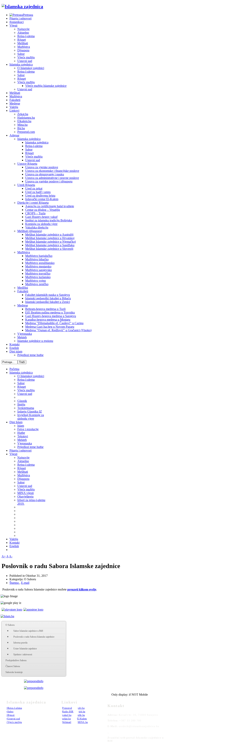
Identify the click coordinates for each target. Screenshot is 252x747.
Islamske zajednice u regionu (35, 340)
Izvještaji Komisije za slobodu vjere (30, 416)
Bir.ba (21, 128)
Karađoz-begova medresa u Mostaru (47, 319)
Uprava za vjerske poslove (41, 167)
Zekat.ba (22, 114)
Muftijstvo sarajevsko (38, 270)
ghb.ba (81, 715)
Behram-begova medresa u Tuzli (45, 309)
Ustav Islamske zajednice (25, 648)
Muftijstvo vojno (35, 280)
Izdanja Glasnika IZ (29, 411)
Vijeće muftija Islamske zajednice (46, 85)
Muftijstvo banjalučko (38, 255)
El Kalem (82, 718)
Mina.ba (22, 124)
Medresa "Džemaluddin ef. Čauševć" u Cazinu (54, 323)
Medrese (14, 103)
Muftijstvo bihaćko (37, 259)
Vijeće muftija (26, 57)
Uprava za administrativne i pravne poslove (52, 178)
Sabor (21, 54)
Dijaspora (23, 50)
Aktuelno (23, 32)
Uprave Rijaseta (27, 163)
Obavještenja (25, 496)
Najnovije (23, 29)
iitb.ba (82, 711)
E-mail (25, 582)
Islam (20, 425)
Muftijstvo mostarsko (38, 266)
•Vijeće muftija (14, 722)
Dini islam (15, 351)
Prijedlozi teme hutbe (30, 355)
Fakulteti (14, 100)
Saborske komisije (14, 672)
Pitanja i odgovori (20, 18)
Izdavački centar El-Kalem (41, 199)
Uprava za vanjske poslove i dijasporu (48, 181)
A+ (4, 556)
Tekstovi (22, 436)
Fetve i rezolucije (28, 429)
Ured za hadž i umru (38, 192)
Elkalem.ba (24, 121)
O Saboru (10, 625)
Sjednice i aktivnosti (22, 654)
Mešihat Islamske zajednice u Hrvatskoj (49, 238)
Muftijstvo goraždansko (40, 263)
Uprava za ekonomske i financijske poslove (52, 170)
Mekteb (22, 337)
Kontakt (14, 344)
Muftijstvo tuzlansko (38, 277)
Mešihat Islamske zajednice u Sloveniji (49, 248)
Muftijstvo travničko (37, 273)
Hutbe (21, 432)
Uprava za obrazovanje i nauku (44, 174)
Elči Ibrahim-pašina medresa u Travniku (50, 312)
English (14, 348)
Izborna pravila (20, 642)
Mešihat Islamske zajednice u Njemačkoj (50, 241)
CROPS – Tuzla (35, 213)
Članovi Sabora (13, 666)
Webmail (66, 722)
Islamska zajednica (21, 64)
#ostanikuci (16, 22)
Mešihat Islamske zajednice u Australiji (49, 234)
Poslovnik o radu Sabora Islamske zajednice (33, 636)
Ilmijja (21, 404)
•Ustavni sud (13, 718)
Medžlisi (22, 287)
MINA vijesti (25, 493)
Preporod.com (26, 131)
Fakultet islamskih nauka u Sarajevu (47, 294)
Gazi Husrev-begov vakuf (41, 216)
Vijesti (13, 25)
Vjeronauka (24, 333)
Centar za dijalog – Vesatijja (42, 209)
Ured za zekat (33, 188)
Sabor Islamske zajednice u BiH (28, 630)
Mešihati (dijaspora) (29, 231)
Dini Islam (15, 422)
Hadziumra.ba (26, 117)
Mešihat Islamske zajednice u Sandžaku (49, 245)
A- (10, 556)
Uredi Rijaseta (26, 185)
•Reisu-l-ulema (14, 708)
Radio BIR (67, 711)
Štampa (14, 582)
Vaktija (13, 107)
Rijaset (21, 39)
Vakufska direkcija (36, 227)
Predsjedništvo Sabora (16, 660)
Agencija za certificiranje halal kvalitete (49, 206)
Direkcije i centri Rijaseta (33, 202)
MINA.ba (83, 722)
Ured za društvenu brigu (40, 195)
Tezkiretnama (25, 408)
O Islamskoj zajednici (30, 68)
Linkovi (14, 110)
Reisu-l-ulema (26, 36)
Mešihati (22, 43)
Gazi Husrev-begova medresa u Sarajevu (50, 316)
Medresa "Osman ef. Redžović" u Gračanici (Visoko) (58, 330)
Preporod (67, 708)
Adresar (14, 135)
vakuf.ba (66, 715)
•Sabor (10, 711)
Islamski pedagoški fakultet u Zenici (47, 302)
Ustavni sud (24, 61)
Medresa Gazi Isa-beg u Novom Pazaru (49, 326)
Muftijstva (23, 46)
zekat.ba (66, 718)
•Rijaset (10, 715)
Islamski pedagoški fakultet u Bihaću (48, 298)
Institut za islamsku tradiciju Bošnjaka (48, 220)
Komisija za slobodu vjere (41, 224)
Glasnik (22, 401)
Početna (14, 369)
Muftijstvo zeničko (36, 284)
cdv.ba (81, 708)
